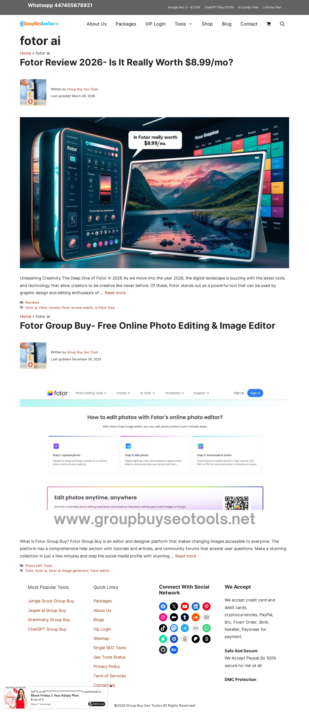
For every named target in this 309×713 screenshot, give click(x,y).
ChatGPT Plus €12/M (219, 7)
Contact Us (104, 685)
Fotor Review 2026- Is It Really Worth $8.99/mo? (126, 62)
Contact (248, 24)
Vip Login (102, 629)
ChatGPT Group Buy (47, 629)
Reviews (32, 302)
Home (25, 53)
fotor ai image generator (69, 571)
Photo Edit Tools (38, 566)
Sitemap (101, 638)
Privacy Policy (106, 666)
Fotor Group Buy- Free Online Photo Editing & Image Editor (147, 325)
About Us (97, 24)
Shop (207, 24)
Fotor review (49, 307)
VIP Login (155, 24)
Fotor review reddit (77, 307)
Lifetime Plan (272, 7)
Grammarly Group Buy (49, 619)
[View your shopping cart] (269, 24)
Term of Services (109, 675)
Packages (126, 24)
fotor (29, 571)
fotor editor (99, 571)
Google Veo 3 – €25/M (184, 7)
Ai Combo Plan (248, 7)
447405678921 (73, 5)
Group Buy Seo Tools (82, 89)
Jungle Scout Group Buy (51, 601)
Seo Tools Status (109, 657)
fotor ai (31, 307)
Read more (115, 292)
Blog (226, 24)
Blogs (98, 619)
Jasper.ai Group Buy (47, 610)
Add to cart (99, 704)
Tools (180, 24)
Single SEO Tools (109, 647)
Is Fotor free (105, 307)
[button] (282, 24)
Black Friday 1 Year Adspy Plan (55, 695)
